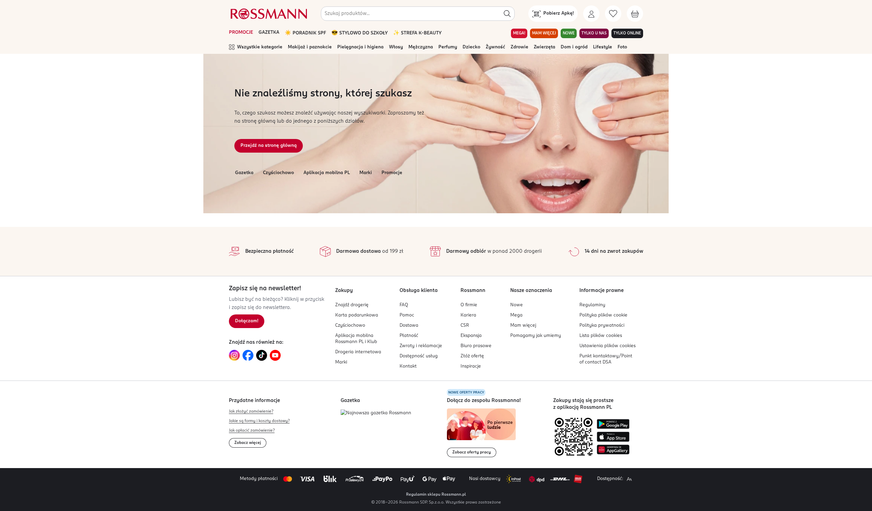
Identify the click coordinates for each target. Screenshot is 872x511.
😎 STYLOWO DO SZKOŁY (359, 33)
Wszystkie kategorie (259, 47)
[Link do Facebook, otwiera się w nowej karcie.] (248, 355)
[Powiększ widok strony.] (629, 479)
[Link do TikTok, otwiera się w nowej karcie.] (261, 355)
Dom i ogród (574, 47)
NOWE (569, 33)
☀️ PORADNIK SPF (305, 33)
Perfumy (447, 47)
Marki (365, 173)
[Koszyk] (635, 13)
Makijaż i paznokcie (310, 47)
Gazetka (244, 173)
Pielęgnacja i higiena (360, 47)
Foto (622, 47)
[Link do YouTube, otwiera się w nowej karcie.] (275, 355)
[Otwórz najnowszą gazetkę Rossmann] (376, 413)
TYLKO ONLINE (627, 33)
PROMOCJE (241, 32)
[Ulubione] (613, 13)
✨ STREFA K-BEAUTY (417, 33)
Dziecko (471, 47)
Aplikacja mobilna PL (326, 173)
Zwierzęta (544, 47)
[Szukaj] (507, 13)
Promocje (392, 173)
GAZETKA (269, 32)
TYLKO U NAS (594, 33)
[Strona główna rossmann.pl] (268, 13)
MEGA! (519, 33)
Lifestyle (602, 47)
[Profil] (591, 13)
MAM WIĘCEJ (544, 33)
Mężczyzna (420, 47)
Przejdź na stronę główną (268, 145)
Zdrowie (519, 47)
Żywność (495, 47)
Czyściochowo (278, 173)
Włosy (396, 47)
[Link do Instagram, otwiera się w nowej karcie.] (234, 355)
